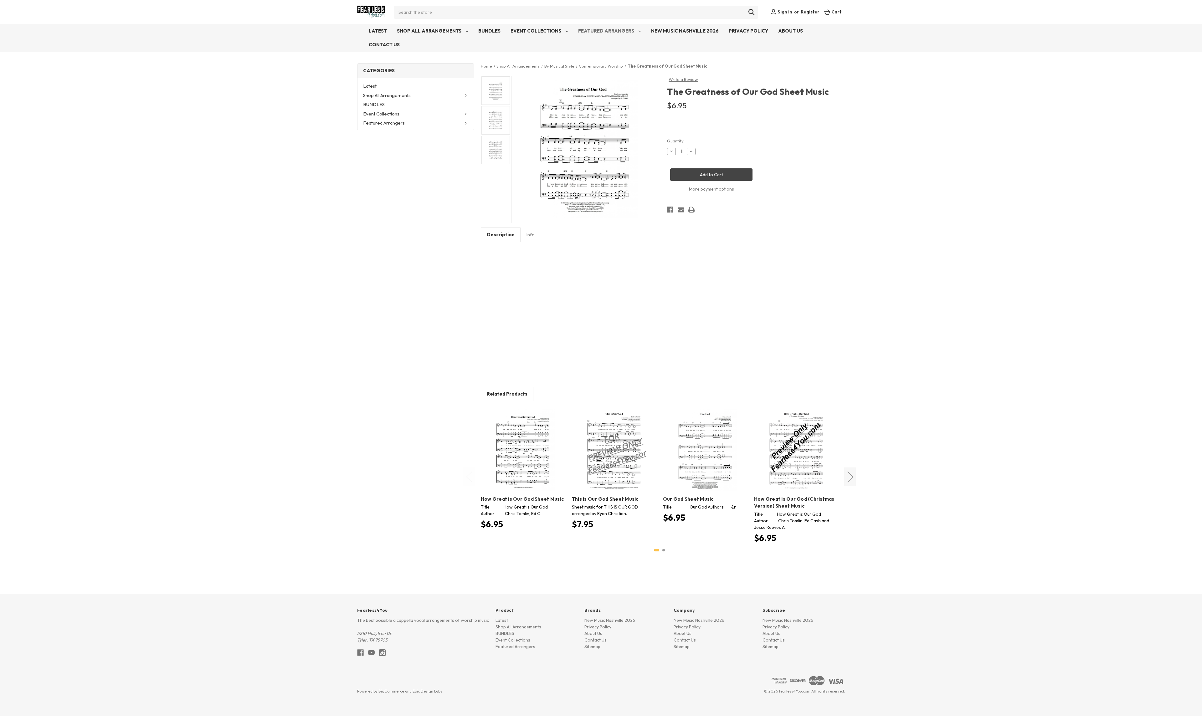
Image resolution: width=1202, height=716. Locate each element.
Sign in (784, 12)
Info (530, 235)
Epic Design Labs (427, 691)
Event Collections (536, 31)
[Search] (751, 12)
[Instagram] (382, 652)
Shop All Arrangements (429, 31)
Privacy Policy (748, 31)
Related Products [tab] (507, 394)
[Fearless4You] (371, 12)
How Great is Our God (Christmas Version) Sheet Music (794, 502)
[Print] (691, 209)
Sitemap (592, 646)
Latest (378, 31)
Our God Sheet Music (688, 499)
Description (501, 235)
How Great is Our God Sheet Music (522, 499)
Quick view (522, 444)
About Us (790, 31)
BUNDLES (489, 31)
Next (850, 476)
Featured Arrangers (606, 31)
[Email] (681, 209)
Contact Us (384, 45)
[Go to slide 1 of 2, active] (656, 550)
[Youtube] (371, 652)
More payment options (711, 189)
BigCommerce (391, 691)
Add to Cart (523, 455)
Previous (469, 476)
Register (810, 12)
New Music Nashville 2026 (685, 31)
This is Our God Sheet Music (605, 499)
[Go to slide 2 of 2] (663, 550)
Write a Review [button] (683, 79)
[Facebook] (670, 209)
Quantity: (676, 140)
